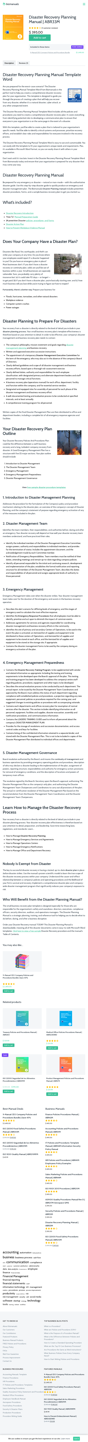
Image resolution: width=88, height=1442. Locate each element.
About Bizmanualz (10, 1326)
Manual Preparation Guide (26, 217)
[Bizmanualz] (11, 4)
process (22, 1290)
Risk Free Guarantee (11, 1354)
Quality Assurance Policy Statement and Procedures (23, 1392)
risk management (10, 1297)
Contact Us (7, 1361)
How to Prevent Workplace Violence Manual (25, 228)
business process (23, 1257)
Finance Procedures (10, 1378)
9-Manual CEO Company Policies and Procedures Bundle (50, 52)
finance (6, 1272)
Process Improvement (11, 1358)
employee (32, 1269)
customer (9, 1266)
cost (4, 1266)
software (7, 1300)
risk (27, 1293)
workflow (22, 1304)
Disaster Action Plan (15, 224)
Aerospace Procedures (12, 1402)
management (36, 1287)
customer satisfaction (20, 1266)
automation (26, 1252)
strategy (23, 1301)
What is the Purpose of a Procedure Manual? (61, 1333)
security (22, 1297)
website (17, 1304)
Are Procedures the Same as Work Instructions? (62, 1350)
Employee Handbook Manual (14, 1399)
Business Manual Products (13, 1340)
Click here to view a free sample (27, 931)
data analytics (13, 1269)
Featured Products (10, 1337)
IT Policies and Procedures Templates (18, 1385)
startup (16, 1300)
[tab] (9, 62)
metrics (5, 1290)
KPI (27, 1287)
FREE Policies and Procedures (14, 1344)
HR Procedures (9, 1381)
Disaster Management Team (26, 523)
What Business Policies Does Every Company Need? (62, 1354)
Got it (76, 1439)
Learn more (65, 1439)
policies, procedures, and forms (40, 220)
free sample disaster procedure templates (46, 487)
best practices (37, 1253)
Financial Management (15, 1276)
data (5, 1269)
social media (35, 1296)
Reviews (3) (23, 63)
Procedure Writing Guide (12, 1416)
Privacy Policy (8, 1347)
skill (27, 1297)
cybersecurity (34, 1266)
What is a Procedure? (52, 1326)
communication (17, 1262)
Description (9, 63)
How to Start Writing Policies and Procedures (61, 1359)
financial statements (14, 1283)
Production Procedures (12, 1413)
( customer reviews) (49, 28)
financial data (15, 1273)
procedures (13, 1290)
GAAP (28, 1284)
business (8, 1257)
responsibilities (20, 1294)
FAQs (5, 1351)
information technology (14, 1287)
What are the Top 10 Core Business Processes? (62, 1346)
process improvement (33, 1290)
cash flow (37, 1257)
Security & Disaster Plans (12, 1409)
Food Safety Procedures (12, 1406)
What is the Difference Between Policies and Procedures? (62, 1338)
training (11, 1304)
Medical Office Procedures (13, 1395)
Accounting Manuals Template (15, 1374)
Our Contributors (9, 1333)
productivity (9, 1293)
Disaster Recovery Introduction (20, 213)
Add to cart (39, 37)
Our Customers (9, 1330)
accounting (11, 1252)
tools (5, 1304)
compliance (36, 1262)
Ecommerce (23, 1269)
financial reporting (11, 1279)
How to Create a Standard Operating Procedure (63, 1343)
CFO (4, 1263)
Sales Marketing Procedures (14, 1388)
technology (33, 1300)
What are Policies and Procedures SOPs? (60, 1330)
